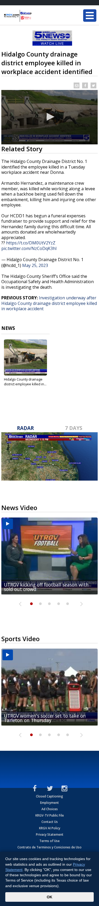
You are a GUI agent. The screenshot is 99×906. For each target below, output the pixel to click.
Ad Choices (49, 809)
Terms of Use (49, 841)
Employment (49, 802)
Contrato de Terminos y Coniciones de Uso (49, 847)
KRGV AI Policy (49, 828)
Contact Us (49, 821)
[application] (49, 117)
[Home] (36, 16)
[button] (49, 117)
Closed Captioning (49, 796)
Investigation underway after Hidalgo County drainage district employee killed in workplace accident (49, 303)
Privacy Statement (49, 834)
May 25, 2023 (35, 265)
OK (49, 897)
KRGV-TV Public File (49, 815)
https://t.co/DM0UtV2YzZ (30, 243)
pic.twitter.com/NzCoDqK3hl (28, 248)
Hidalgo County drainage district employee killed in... (25, 381)
